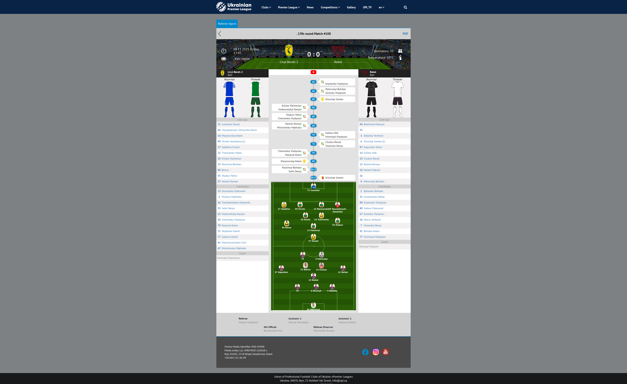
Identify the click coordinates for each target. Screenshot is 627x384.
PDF (405, 34)
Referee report (227, 23)
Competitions (329, 7)
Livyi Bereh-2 (289, 62)
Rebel (338, 62)
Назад (219, 34)
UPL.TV (367, 7)
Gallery (351, 7)
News (310, 7)
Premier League (287, 7)
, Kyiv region (241, 58)
